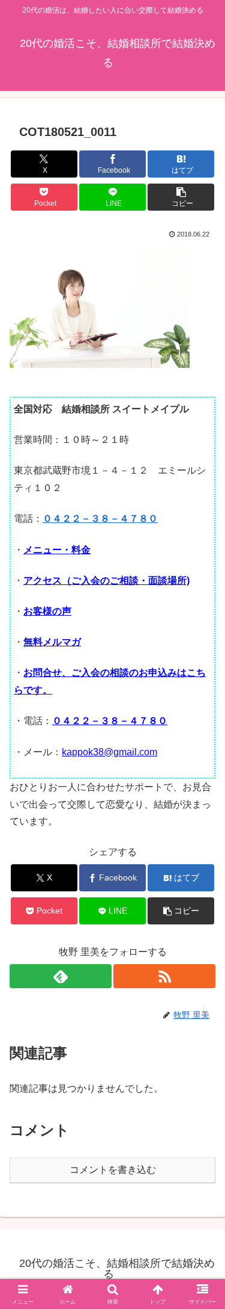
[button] (181, 197)
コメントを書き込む (113, 1170)
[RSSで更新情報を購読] (164, 976)
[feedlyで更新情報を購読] (61, 976)
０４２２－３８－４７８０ (100, 518)
